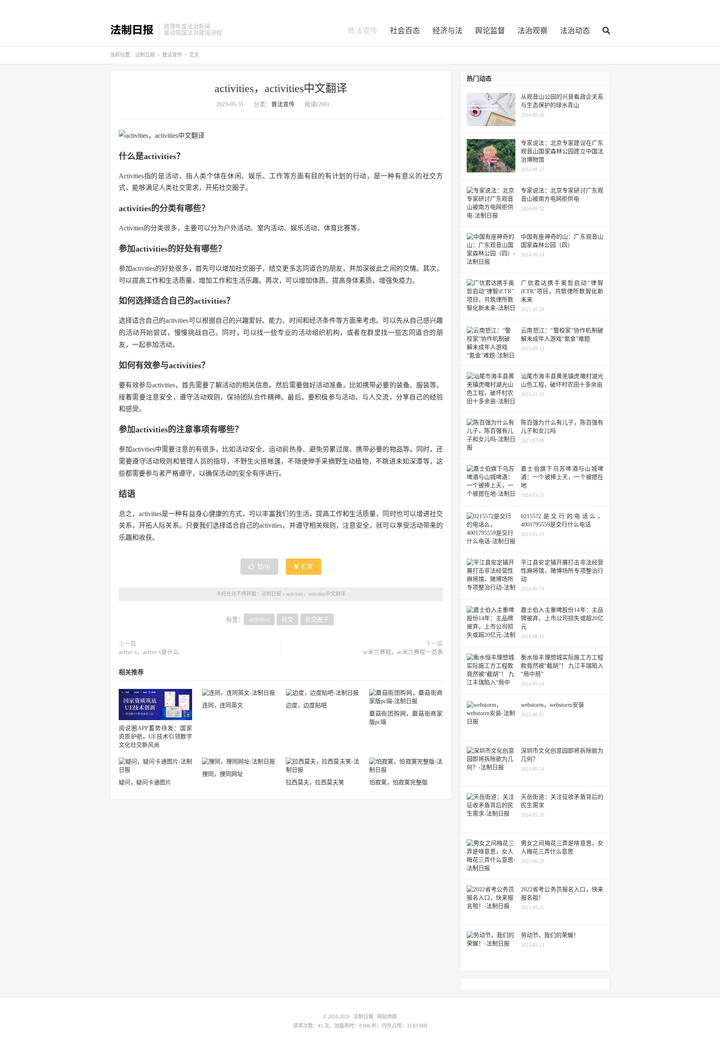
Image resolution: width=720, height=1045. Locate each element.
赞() (263, 567)
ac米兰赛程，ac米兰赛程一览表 (403, 652)
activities (259, 619)
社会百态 (405, 31)
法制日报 (132, 29)
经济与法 (447, 31)
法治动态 (575, 31)
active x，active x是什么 (149, 652)
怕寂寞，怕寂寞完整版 (398, 782)
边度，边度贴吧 (306, 705)
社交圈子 (317, 619)
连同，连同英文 (222, 705)
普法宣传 (363, 31)
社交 (287, 619)
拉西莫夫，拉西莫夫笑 (315, 782)
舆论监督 (490, 31)
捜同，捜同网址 (222, 774)
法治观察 (533, 31)
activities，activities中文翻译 (281, 88)
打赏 (306, 567)
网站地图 (387, 1017)
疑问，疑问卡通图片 (145, 782)
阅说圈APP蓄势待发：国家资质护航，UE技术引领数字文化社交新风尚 (155, 736)
